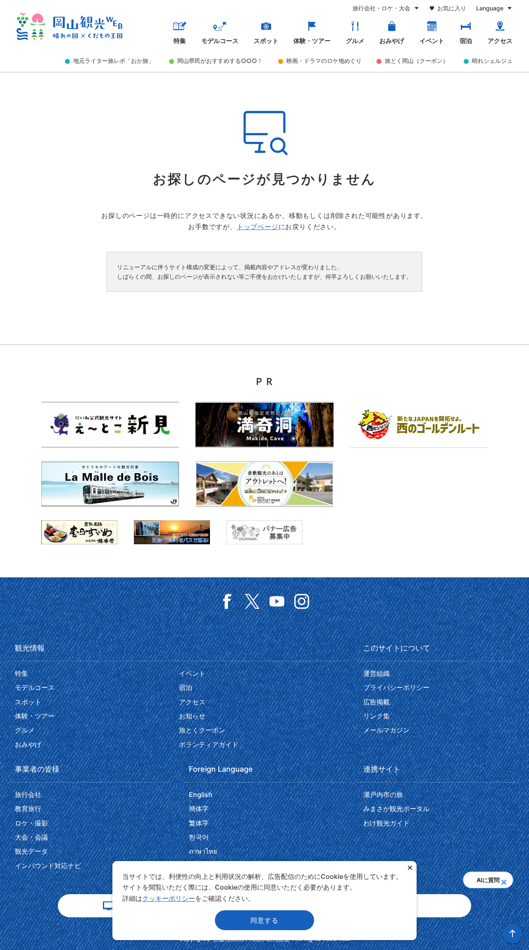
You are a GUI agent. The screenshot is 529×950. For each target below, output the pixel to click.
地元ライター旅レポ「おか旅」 (113, 60)
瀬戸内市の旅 (383, 794)
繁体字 (199, 823)
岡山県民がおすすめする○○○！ (220, 60)
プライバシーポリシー (396, 687)
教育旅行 (28, 808)
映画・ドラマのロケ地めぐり (324, 60)
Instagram (301, 601)
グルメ (355, 41)
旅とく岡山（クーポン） (416, 60)
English (200, 794)
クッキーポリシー (168, 898)
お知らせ (192, 716)
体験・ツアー (312, 41)
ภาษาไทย (203, 851)
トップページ (258, 227)
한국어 (199, 837)
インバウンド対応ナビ (48, 865)
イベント (431, 41)
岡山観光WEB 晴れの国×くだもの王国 (69, 26)
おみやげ (391, 41)
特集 (180, 41)
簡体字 (199, 808)
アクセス (500, 41)
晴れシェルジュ (492, 60)
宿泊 (466, 41)
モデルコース (219, 41)
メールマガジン (386, 730)
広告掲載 (376, 702)
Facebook (227, 601)
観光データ (31, 851)
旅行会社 (28, 794)
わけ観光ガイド (386, 823)
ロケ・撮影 (31, 823)
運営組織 (376, 673)
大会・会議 (31, 837)
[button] (503, 879)
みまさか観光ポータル (396, 808)
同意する (264, 920)
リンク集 (376, 716)
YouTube (276, 601)
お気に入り (451, 8)
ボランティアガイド (208, 744)
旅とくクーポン (202, 730)
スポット (266, 41)
